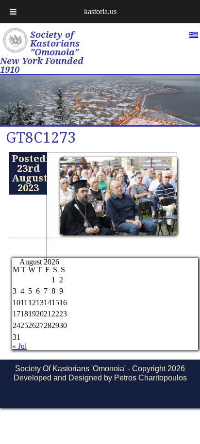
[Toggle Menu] (13, 11)
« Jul (19, 346)
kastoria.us (100, 11)
